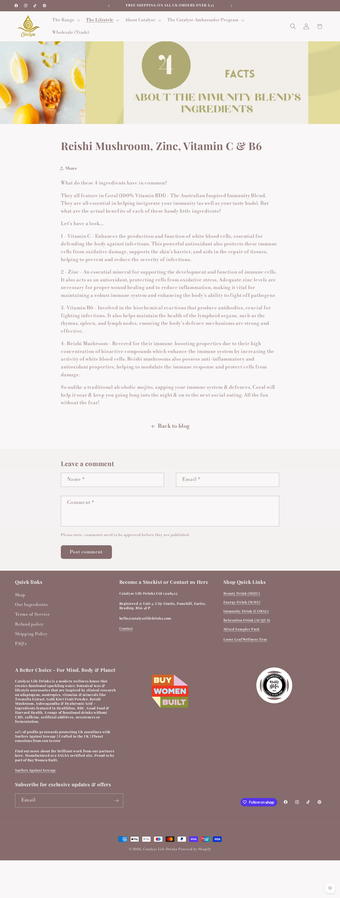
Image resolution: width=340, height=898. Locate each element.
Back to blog (174, 426)
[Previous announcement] (109, 5)
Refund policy (29, 624)
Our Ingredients (31, 605)
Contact (126, 628)
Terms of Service (32, 614)
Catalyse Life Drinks (160, 849)
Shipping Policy (31, 634)
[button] (66, 20)
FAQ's (21, 644)
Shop (20, 595)
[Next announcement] (231, 5)
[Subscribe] (116, 801)
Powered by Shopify (194, 849)
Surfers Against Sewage (35, 770)
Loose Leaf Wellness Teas (245, 639)
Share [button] (71, 168)
